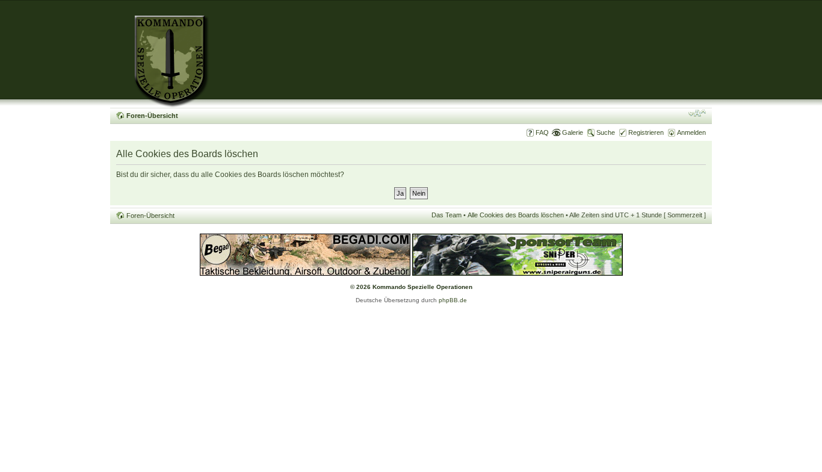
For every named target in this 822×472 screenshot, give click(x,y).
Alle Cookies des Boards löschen (516, 215)
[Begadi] (305, 273)
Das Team (446, 215)
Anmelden (691, 132)
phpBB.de (453, 300)
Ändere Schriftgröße (697, 113)
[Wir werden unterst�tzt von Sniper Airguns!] (517, 273)
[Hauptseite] (159, 54)
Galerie (572, 132)
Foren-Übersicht (152, 115)
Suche (605, 132)
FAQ (542, 132)
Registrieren (646, 132)
